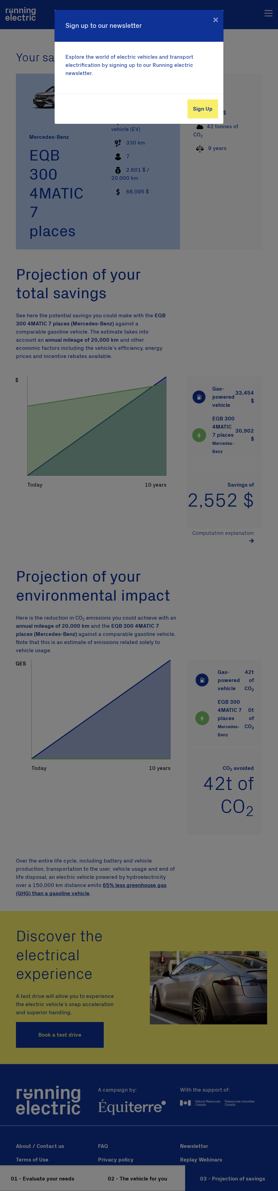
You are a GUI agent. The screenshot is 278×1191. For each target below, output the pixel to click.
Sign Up (203, 109)
